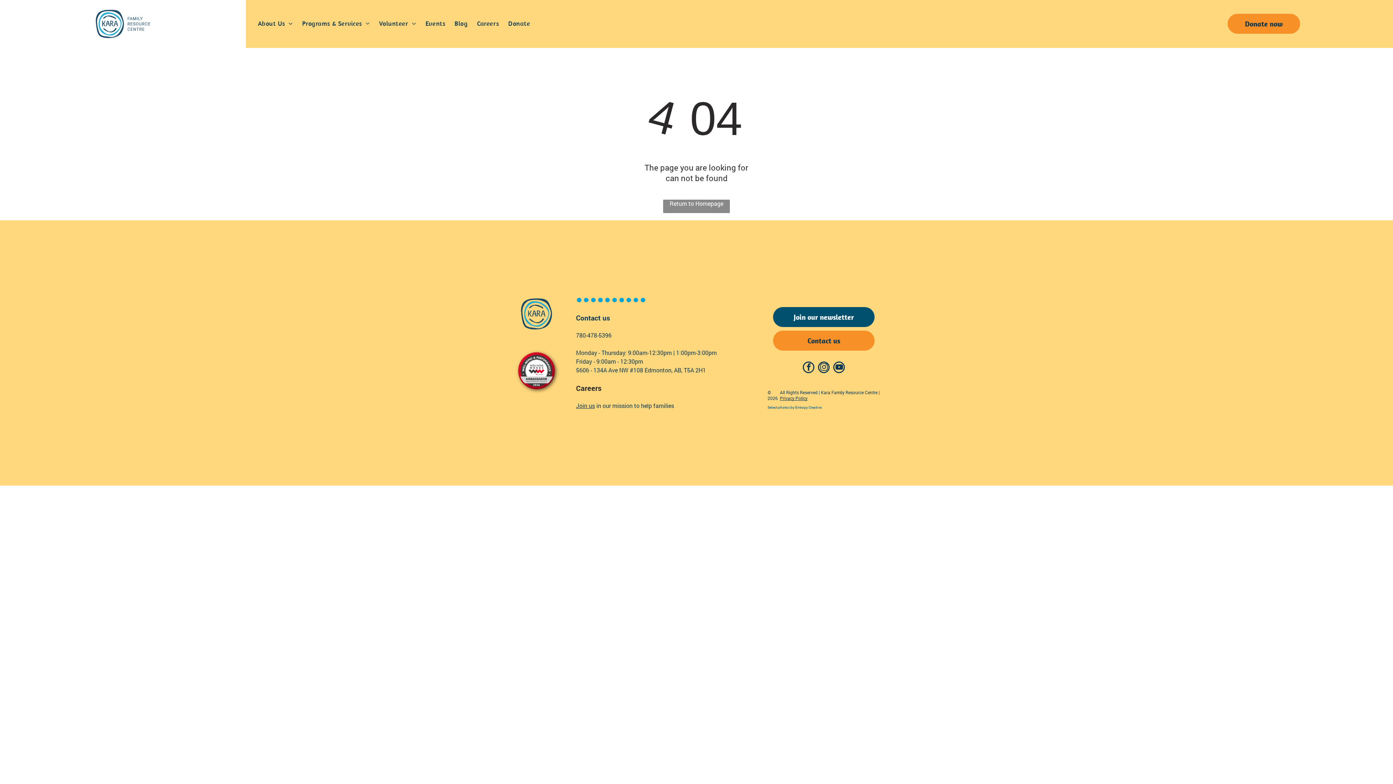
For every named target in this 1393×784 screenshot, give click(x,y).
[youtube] (839, 368)
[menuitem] (275, 23)
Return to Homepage (696, 203)
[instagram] (824, 368)
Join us (585, 405)
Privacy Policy (794, 398)
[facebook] (808, 368)
